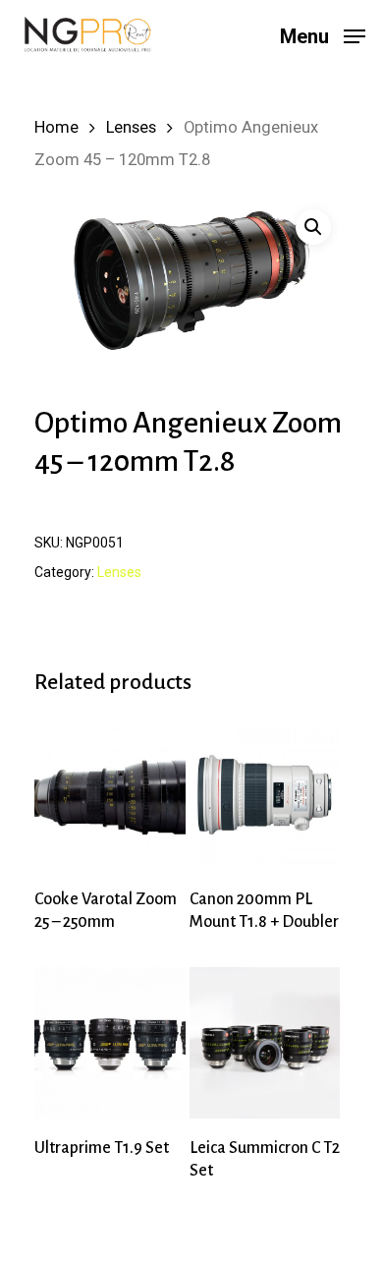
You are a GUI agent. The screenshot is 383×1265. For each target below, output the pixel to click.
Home (56, 127)
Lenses (131, 127)
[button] (313, 227)
